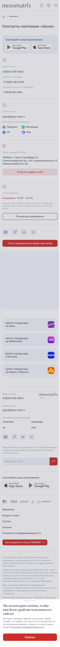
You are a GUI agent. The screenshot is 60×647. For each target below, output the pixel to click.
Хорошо (30, 637)
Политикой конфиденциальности (27, 627)
